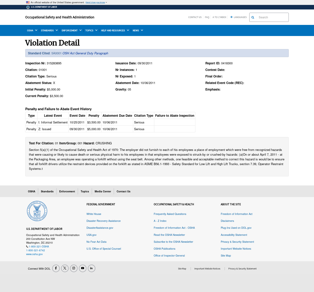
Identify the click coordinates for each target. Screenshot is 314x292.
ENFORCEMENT (70, 30)
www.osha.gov (34, 254)
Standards (47, 191)
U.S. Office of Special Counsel (103, 248)
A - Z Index (160, 221)
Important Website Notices (236, 248)
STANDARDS (47, 30)
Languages (240, 17)
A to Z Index (219, 17)
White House (93, 214)
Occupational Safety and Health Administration (59, 17)
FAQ (207, 17)
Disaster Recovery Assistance (103, 221)
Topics (85, 191)
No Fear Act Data (96, 241)
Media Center (103, 191)
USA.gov (91, 235)
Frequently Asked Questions (170, 214)
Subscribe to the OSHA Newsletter (173, 241)
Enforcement (67, 191)
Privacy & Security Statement (237, 241)
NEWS (136, 30)
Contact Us (195, 17)
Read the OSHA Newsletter (169, 235)
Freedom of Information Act (236, 214)
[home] (37, 210)
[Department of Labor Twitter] (65, 268)
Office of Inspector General (169, 255)
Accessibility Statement (234, 235)
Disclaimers (227, 221)
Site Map (226, 255)
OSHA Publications (164, 248)
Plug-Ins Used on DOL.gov (236, 227)
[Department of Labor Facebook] (56, 268)
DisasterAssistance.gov (99, 227)
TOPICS (89, 30)
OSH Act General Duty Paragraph (85, 53)
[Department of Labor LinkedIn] (91, 268)
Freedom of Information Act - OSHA (174, 227)
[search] (252, 17)
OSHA (30, 30)
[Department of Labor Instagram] (74, 268)
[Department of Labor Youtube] (82, 268)
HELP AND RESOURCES (113, 30)
